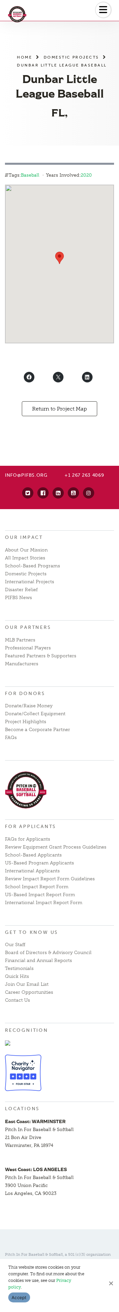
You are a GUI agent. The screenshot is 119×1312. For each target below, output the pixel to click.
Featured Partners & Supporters (40, 656)
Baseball (30, 175)
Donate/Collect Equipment (35, 714)
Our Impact (24, 537)
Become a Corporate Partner (37, 729)
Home (24, 57)
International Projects (29, 582)
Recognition (26, 1030)
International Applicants (32, 871)
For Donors (25, 693)
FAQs (11, 737)
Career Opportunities (29, 992)
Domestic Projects (71, 57)
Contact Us (17, 1000)
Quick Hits (17, 976)
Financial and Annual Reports (38, 960)
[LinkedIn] (58, 493)
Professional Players (28, 648)
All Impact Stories (25, 558)
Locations (22, 1109)
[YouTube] (73, 493)
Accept (19, 1297)
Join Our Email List (27, 984)
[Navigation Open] (103, 10)
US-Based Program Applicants (39, 863)
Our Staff (15, 944)
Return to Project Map (59, 409)
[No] (110, 1283)
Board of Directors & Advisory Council (48, 952)
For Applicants (30, 826)
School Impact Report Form (36, 887)
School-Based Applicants (33, 855)
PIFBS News (18, 597)
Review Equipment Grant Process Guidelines (55, 847)
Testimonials (19, 968)
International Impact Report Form (43, 902)
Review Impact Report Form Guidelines (50, 879)
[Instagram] (88, 493)
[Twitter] (27, 493)
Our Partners (28, 627)
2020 (86, 175)
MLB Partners (20, 640)
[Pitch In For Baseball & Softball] (26, 14)
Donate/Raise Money (29, 706)
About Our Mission (26, 550)
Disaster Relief (21, 589)
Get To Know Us (31, 932)
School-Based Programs (32, 566)
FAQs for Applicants (27, 839)
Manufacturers (21, 664)
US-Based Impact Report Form (40, 894)
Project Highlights (25, 721)
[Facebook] (43, 493)
